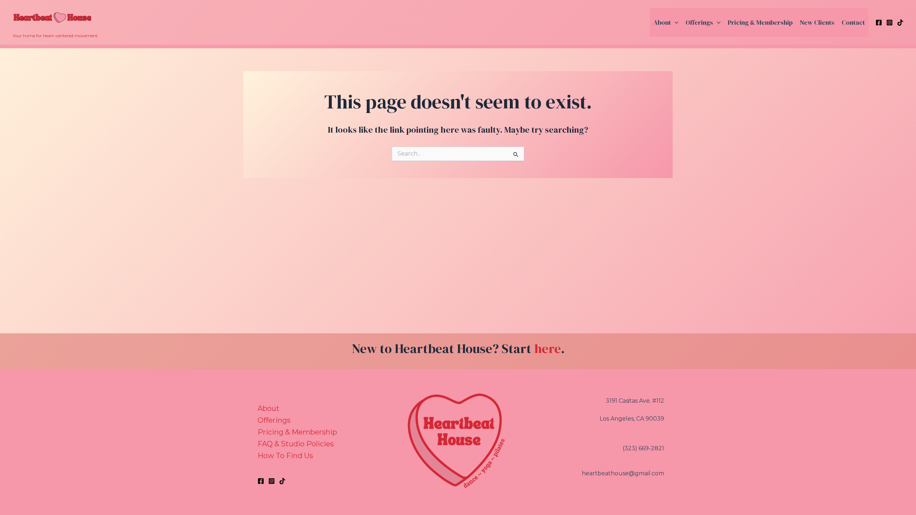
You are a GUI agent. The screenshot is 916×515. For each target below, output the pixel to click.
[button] (674, 22)
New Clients (817, 22)
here (547, 348)
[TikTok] (900, 22)
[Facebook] (879, 22)
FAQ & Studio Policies (296, 444)
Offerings (699, 22)
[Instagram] (889, 22)
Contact (853, 22)
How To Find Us (285, 455)
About (662, 22)
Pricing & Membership (760, 22)
